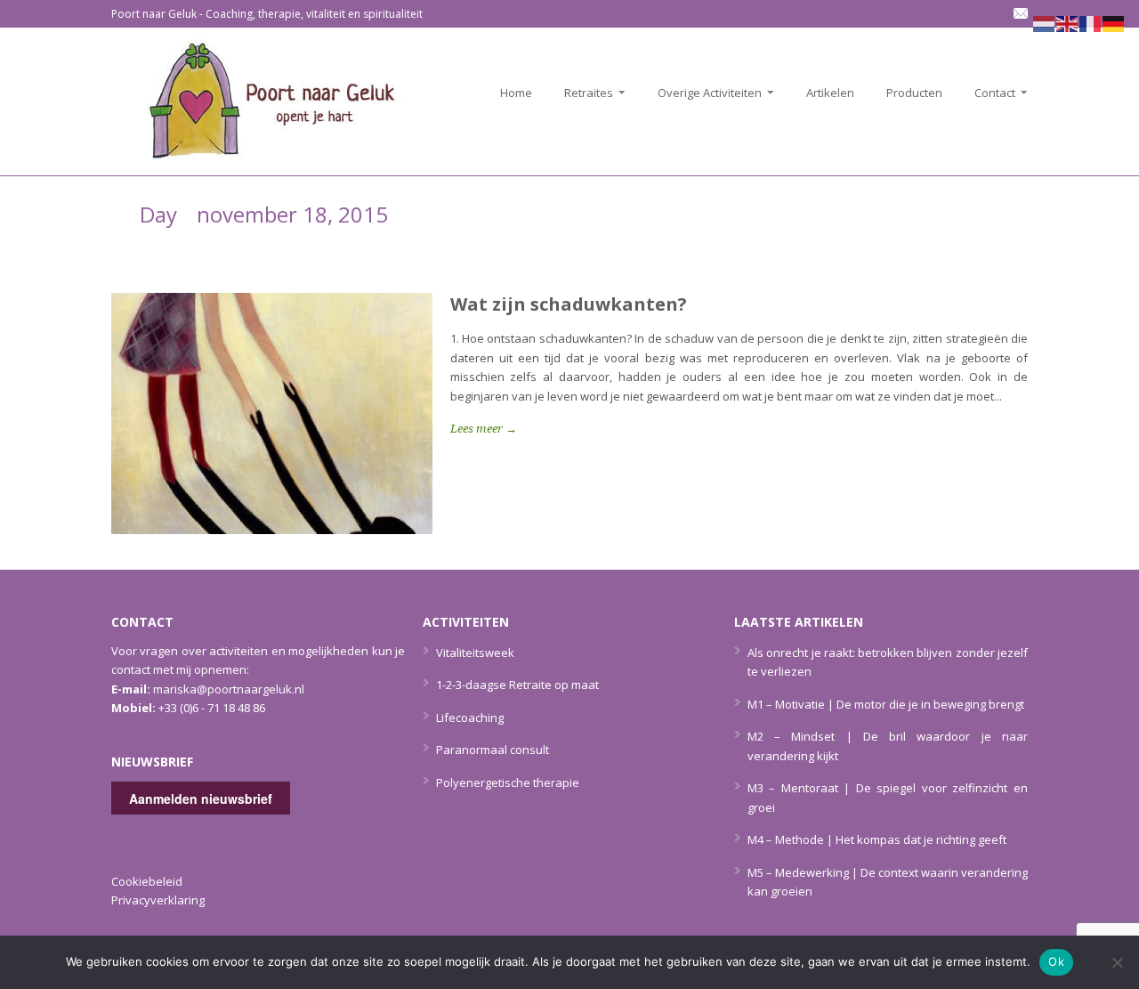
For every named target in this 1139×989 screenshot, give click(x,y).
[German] (1114, 22)
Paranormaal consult (492, 750)
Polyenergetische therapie (507, 782)
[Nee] (1117, 962)
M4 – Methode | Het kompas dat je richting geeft (876, 839)
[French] (1091, 22)
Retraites (583, 93)
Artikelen (830, 93)
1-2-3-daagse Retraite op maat (517, 685)
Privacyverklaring (158, 900)
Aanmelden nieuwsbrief (200, 798)
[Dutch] (1044, 22)
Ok (1056, 961)
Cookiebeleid (146, 881)
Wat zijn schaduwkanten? (568, 304)
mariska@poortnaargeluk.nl (228, 689)
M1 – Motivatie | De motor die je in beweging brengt (885, 704)
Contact (989, 93)
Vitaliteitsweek (475, 652)
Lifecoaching (470, 717)
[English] (1067, 22)
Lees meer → (483, 428)
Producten (914, 93)
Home (516, 93)
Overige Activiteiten (704, 93)
